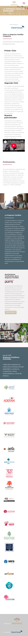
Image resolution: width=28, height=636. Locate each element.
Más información (10, 312)
